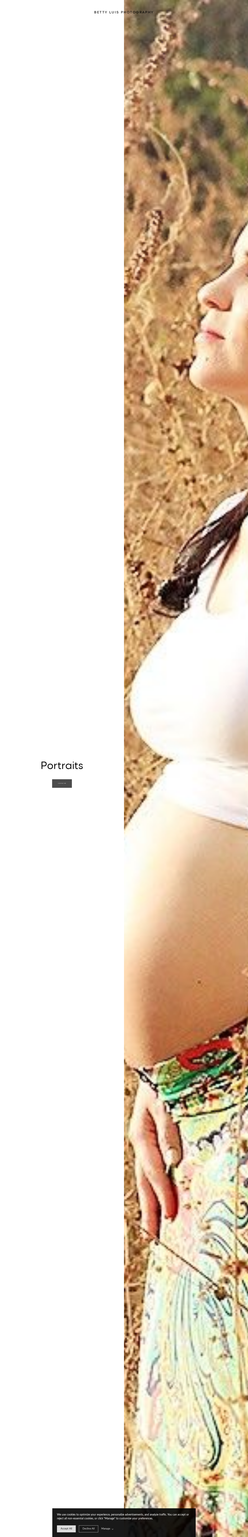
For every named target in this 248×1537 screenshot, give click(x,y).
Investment (226, 12)
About (231, 12)
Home (11, 12)
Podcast (236, 12)
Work (16, 12)
